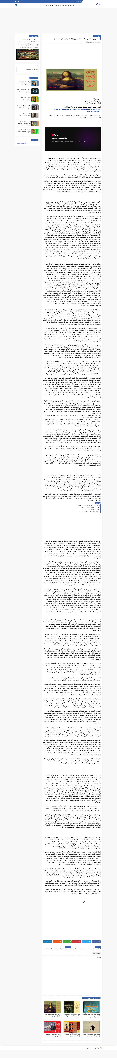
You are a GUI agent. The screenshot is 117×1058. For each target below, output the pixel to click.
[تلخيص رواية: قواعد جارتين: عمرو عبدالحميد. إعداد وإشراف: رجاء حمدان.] (72, 1007)
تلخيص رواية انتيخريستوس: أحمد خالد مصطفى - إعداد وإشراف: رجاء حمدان (24, 91)
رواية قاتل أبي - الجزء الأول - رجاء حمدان (89, 511)
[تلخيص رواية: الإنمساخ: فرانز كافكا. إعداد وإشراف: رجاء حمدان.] (91, 1027)
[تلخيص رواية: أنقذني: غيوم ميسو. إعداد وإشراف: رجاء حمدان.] (52, 1027)
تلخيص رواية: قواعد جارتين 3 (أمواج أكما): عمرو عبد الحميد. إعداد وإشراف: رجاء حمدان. (91, 1015)
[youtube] (16, 1)
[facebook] (21, 1)
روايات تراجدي (76, 5)
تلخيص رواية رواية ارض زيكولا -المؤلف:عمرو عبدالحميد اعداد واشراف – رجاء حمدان (24, 99)
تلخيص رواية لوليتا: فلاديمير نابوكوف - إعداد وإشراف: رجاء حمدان (24, 131)
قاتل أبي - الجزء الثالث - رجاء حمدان (90, 507)
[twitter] (18, 1)
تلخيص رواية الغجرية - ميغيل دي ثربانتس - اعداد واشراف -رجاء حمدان (24, 107)
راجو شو (99, 3)
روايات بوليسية (68, 5)
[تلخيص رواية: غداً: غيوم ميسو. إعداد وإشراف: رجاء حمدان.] (72, 1027)
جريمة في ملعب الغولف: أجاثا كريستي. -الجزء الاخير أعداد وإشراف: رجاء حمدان (28, 41)
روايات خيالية (61, 5)
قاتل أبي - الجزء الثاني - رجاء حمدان (90, 509)
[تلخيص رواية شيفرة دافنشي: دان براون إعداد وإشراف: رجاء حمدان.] (52, 1007)
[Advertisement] (58, 20)
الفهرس (74, 1)
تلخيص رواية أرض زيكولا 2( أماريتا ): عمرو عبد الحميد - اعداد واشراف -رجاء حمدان (24, 83)
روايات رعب (54, 5)
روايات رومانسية (47, 5)
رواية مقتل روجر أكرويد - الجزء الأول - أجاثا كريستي (86, 505)
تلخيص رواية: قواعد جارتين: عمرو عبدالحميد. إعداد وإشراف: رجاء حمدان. (72, 1015)
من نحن (79, 1)
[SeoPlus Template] (101, 1048)
